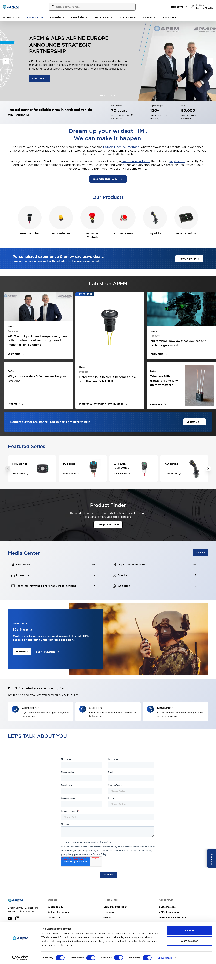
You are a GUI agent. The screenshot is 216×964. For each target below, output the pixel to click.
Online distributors (58, 912)
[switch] (90, 957)
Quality (107, 917)
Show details (164, 957)
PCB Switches (61, 233)
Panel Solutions (186, 233)
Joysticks (155, 233)
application (177, 161)
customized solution (136, 161)
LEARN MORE (40, 77)
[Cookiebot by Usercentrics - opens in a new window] (20, 957)
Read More (22, 651)
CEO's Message (167, 907)
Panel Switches (30, 233)
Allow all (189, 930)
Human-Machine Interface (121, 147)
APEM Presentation (169, 912)
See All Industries (45, 651)
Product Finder (35, 17)
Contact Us (54, 917)
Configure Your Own (108, 524)
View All (200, 552)
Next (208, 468)
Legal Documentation (115, 907)
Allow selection (189, 940)
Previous (7, 468)
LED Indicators (123, 233)
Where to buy (55, 907)
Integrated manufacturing (173, 917)
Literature (108, 912)
